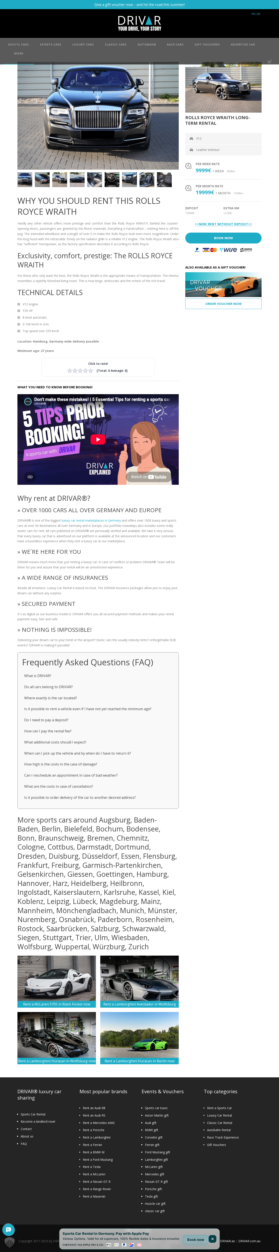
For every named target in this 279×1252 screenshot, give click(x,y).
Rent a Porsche (93, 1130)
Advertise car (243, 44)
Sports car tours (156, 1108)
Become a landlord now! (38, 1121)
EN (253, 14)
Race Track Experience (223, 1137)
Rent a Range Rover (97, 1189)
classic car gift (155, 1211)
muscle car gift (155, 1203)
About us (27, 1136)
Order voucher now (223, 303)
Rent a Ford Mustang (98, 1159)
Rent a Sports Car (219, 1108)
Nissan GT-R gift (156, 1181)
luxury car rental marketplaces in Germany (91, 520)
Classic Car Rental (219, 1123)
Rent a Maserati (94, 1196)
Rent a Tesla (91, 1167)
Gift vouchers (207, 44)
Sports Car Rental (33, 1114)
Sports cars (50, 44)
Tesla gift (151, 1196)
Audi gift (151, 1123)
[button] (9, 1242)
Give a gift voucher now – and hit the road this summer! (139, 4)
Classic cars (116, 44)
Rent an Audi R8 (94, 1108)
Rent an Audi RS (94, 1115)
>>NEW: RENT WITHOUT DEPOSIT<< (223, 224)
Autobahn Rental (219, 1130)
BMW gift (151, 1130)
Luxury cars (83, 44)
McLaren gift (154, 1167)
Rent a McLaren (94, 1174)
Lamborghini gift (156, 1159)
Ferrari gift (152, 1145)
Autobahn (147, 44)
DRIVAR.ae (227, 1241)
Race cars (175, 44)
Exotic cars (18, 44)
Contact (26, 1129)
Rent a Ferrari (92, 1145)
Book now (195, 1239)
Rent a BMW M (93, 1152)
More (18, 53)
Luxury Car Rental (219, 1115)
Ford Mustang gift (157, 1152)
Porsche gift (153, 1189)
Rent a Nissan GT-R (97, 1181)
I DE (258, 14)
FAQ (24, 1144)
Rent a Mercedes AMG (99, 1123)
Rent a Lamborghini (97, 1137)
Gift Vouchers (216, 1145)
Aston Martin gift (157, 1115)
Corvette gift (154, 1137)
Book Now (223, 238)
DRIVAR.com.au (249, 1241)
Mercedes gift (154, 1174)
